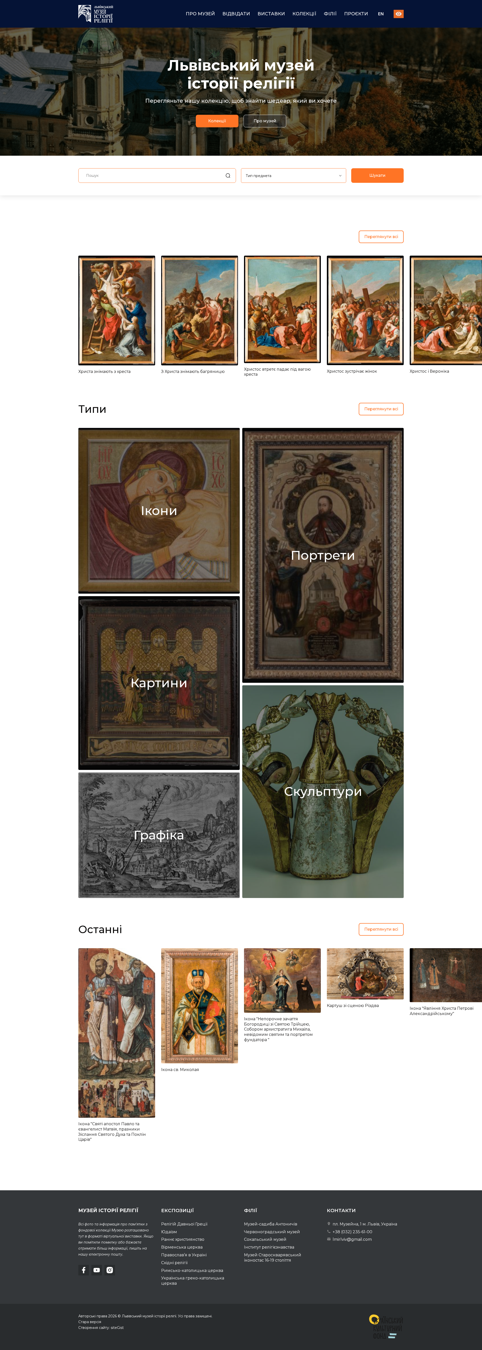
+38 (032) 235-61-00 (352, 1231)
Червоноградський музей (272, 1231)
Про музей (200, 14)
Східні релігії (174, 1262)
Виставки (271, 14)
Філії (330, 14)
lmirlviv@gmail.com (352, 1239)
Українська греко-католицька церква (192, 1281)
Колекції (304, 14)
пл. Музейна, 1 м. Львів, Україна (364, 1224)
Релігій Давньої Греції (184, 1224)
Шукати (377, 175)
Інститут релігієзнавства (269, 1247)
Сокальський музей (265, 1239)
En (381, 14)
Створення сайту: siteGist (101, 1327)
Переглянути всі (381, 236)
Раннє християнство (182, 1239)
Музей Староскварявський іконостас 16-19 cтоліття (272, 1258)
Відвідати (236, 14)
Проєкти (356, 14)
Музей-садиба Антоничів (270, 1224)
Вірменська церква (182, 1247)
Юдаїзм (169, 1231)
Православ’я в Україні (184, 1255)
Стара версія (89, 1322)
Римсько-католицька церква (192, 1270)
